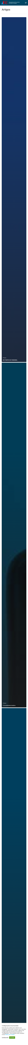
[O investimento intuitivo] (14, 535)
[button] (26, 3)
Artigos (4, 357)
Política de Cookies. (10, 1034)
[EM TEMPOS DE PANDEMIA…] (14, 189)
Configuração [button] (5, 1037)
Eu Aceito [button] (12, 1037)
